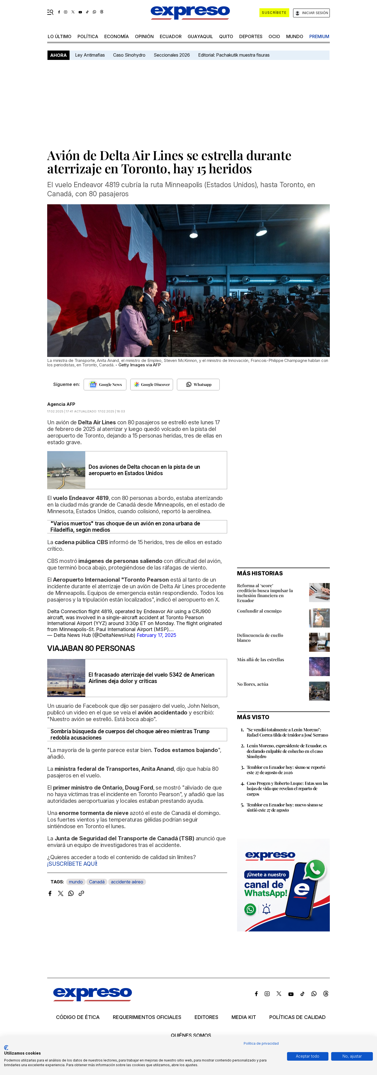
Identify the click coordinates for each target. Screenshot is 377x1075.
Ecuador (171, 36)
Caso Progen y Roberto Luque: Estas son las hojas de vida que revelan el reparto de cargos (287, 788)
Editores (206, 1017)
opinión (144, 36)
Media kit (244, 1017)
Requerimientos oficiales (147, 1017)
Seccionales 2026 (172, 55)
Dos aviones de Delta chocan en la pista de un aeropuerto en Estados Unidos (144, 470)
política (88, 36)
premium (319, 36)
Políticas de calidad (297, 1017)
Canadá (97, 882)
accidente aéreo (127, 882)
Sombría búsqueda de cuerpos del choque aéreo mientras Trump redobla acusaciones (130, 734)
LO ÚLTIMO (59, 36)
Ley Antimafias (90, 55)
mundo (294, 36)
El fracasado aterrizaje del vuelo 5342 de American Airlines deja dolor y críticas (151, 678)
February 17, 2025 (156, 635)
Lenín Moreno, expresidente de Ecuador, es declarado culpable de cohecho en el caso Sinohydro (286, 751)
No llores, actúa (252, 684)
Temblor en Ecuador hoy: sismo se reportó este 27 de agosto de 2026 (286, 769)
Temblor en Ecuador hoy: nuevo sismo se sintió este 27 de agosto (285, 807)
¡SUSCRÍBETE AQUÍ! (72, 863)
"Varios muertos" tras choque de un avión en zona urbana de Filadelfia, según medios (125, 526)
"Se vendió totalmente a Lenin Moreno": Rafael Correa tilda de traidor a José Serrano (287, 732)
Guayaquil (200, 36)
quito (226, 36)
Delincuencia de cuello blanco (260, 637)
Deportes (250, 36)
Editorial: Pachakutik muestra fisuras (234, 55)
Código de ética (78, 1017)
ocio (274, 36)
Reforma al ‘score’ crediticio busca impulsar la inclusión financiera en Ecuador (265, 592)
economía (116, 36)
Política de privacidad (261, 1043)
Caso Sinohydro (129, 55)
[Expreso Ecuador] (92, 999)
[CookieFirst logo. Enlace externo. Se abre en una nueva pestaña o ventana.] (6, 1047)
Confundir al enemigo (259, 611)
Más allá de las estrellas (260, 659)
